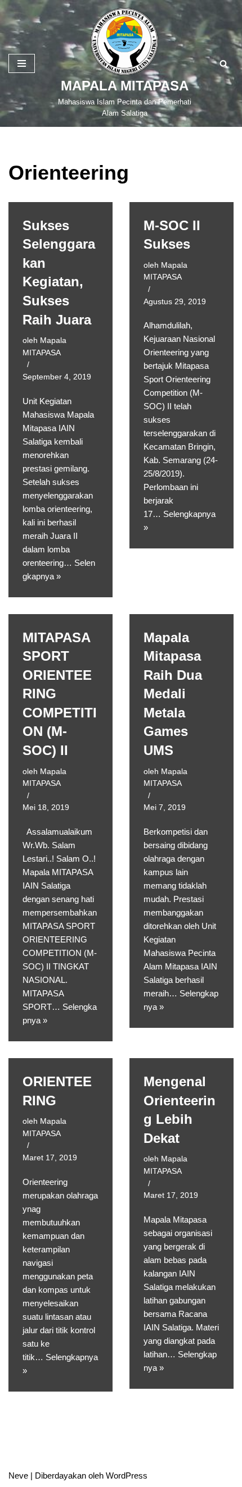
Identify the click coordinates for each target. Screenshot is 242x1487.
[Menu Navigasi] (21, 63)
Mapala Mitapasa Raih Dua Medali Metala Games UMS (173, 694)
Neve (18, 1475)
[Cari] (223, 64)
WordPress (126, 1475)
